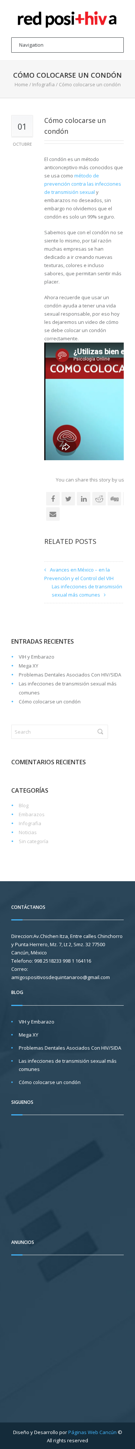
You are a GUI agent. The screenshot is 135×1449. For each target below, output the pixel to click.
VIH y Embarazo (36, 656)
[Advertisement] (67, 1334)
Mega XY (28, 665)
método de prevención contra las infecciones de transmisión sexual (82, 183)
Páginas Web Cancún (92, 1432)
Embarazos (32, 814)
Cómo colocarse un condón (50, 701)
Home (21, 84)
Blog (23, 805)
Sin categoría (33, 841)
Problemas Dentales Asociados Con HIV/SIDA (70, 674)
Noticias (28, 832)
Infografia (43, 84)
